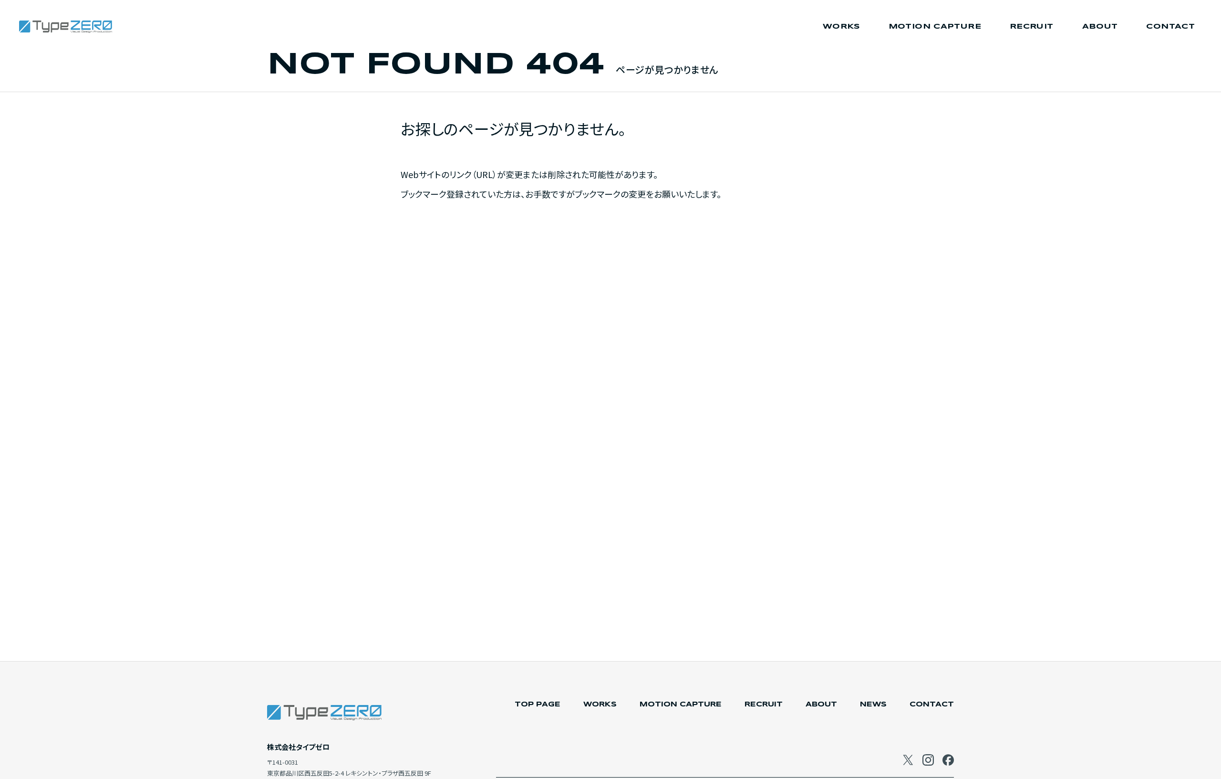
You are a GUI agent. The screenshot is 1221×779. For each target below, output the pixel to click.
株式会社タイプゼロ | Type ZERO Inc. (66, 27)
